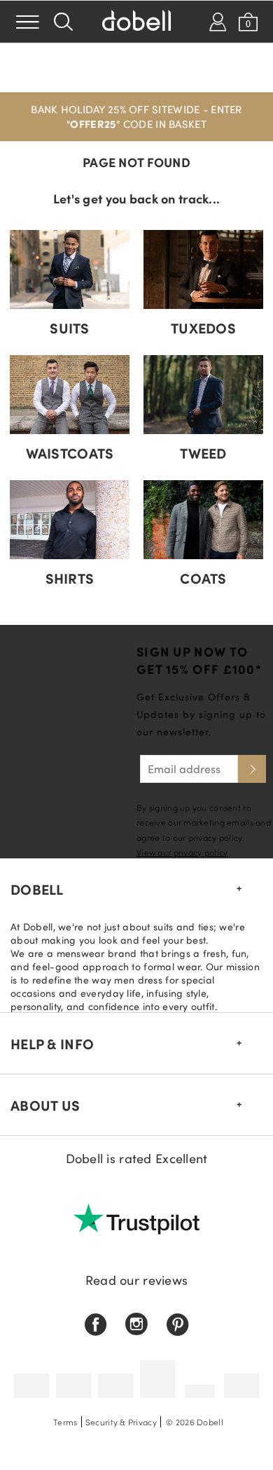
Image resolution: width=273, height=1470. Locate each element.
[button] (136, 116)
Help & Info (52, 1043)
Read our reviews (136, 1279)
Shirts (70, 578)
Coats (203, 578)
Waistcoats (70, 453)
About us (45, 1105)
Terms (65, 1421)
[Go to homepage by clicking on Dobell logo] (136, 22)
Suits (69, 328)
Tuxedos (203, 328)
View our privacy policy (181, 852)
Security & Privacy (121, 1421)
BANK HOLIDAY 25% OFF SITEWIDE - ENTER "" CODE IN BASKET (136, 116)
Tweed (203, 453)
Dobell (37, 889)
